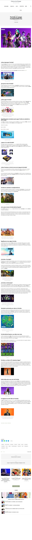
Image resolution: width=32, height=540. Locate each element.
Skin (22, 446)
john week (26, 444)
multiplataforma (14, 446)
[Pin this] (17, 22)
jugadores (10, 208)
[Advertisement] (16, 55)
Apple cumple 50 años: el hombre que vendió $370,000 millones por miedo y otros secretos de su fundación (5, 480)
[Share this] (14, 22)
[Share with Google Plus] (16, 22)
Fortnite (15, 444)
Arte (17, 6)
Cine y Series (6, 504)
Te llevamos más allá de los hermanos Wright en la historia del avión (14, 508)
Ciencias (12, 6)
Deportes (22, 6)
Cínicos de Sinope (16, 1)
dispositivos (27, 170)
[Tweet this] (15, 22)
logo (6, 446)
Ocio (21, 10)
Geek (26, 6)
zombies (11, 86)
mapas (9, 446)
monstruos (18, 262)
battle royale (7, 444)
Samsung (11, 65)
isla (29, 286)
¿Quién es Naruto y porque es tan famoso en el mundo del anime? (26, 479)
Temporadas (26, 446)
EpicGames (11, 444)
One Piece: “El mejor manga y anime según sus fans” (16, 478)
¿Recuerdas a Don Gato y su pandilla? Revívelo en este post (16, 499)
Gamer (19, 444)
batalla (16, 340)
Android (3, 444)
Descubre (6, 6)
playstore (19, 446)
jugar (25, 70)
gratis (22, 444)
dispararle (22, 103)
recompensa (12, 400)
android (14, 144)
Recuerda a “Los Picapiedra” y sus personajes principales (12, 505)
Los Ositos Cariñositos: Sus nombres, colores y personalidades (13, 501)
